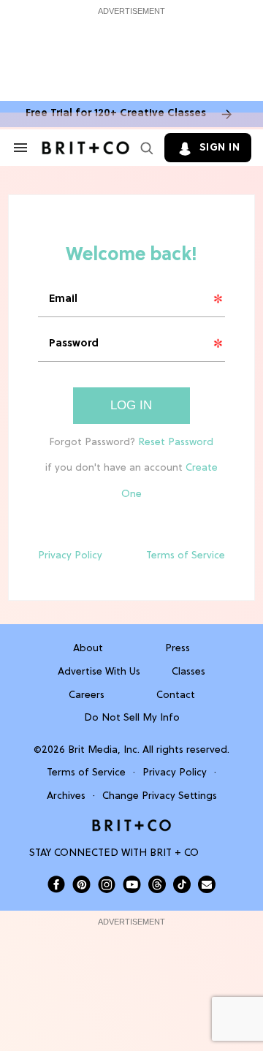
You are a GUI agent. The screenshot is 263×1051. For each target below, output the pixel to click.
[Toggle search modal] (144, 147)
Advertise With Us (99, 672)
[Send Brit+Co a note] (207, 884)
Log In (131, 405)
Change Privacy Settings (159, 796)
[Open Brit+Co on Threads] (157, 884)
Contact (175, 695)
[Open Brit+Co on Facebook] (56, 884)
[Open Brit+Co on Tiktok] (182, 884)
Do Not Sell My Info (132, 718)
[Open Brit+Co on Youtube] (132, 884)
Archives (66, 796)
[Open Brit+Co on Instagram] (106, 884)
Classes (188, 672)
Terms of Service (185, 555)
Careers (86, 695)
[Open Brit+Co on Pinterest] (81, 884)
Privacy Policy (70, 555)
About (88, 648)
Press (177, 648)
